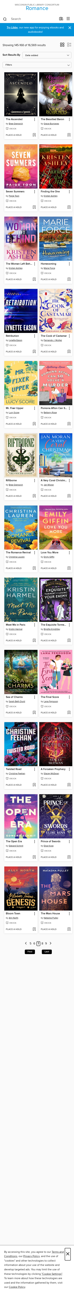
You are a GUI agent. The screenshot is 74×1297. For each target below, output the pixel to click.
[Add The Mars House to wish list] (69, 929)
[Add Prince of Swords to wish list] (69, 857)
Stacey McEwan (51, 773)
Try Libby (12, 27)
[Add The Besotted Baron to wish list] (69, 135)
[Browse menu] (68, 19)
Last (47, 951)
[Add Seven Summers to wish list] (34, 207)
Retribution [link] (12, 336)
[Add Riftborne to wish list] (34, 496)
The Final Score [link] (50, 697)
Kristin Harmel (15, 629)
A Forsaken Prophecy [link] (53, 769)
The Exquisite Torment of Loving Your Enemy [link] (54, 624)
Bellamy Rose (50, 412)
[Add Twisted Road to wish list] (34, 785)
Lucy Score (14, 412)
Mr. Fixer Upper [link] (14, 408)
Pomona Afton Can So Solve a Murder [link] (54, 408)
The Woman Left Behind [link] (19, 263)
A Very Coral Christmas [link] (54, 480)
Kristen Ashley (50, 196)
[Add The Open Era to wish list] (34, 857)
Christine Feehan (17, 773)
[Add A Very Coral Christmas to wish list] (69, 496)
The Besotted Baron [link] (52, 119)
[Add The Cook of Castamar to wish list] (69, 352)
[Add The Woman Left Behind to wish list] (34, 279)
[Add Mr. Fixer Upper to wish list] (34, 424)
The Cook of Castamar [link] (54, 336)
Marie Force (49, 268)
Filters (9, 64)
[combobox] (30, 19)
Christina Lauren (17, 557)
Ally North (13, 918)
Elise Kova (49, 845)
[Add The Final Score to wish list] (69, 713)
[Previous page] (26, 944)
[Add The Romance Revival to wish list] (34, 568)
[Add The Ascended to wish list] (34, 135)
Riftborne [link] (11, 480)
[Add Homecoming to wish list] (69, 279)
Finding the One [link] (50, 191)
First (30, 951)
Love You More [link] (49, 552)
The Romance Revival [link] (18, 552)
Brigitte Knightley (52, 629)
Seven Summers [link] (15, 191)
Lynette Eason (15, 340)
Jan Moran (49, 484)
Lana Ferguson (51, 701)
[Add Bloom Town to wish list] (34, 929)
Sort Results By (11, 55)
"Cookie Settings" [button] (51, 1274)
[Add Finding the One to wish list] (69, 207)
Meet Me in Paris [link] (15, 624)
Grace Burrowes (51, 123)
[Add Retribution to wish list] (34, 352)
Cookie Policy (17, 1287)
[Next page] (50, 944)
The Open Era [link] (14, 841)
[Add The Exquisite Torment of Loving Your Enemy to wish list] (69, 641)
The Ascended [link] (14, 119)
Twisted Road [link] (14, 769)
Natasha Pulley (51, 918)
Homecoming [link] (48, 263)
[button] (62, 45)
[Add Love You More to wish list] (69, 568)
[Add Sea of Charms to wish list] (34, 713)
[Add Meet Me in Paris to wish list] (34, 641)
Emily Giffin (49, 557)
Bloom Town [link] (13, 913)
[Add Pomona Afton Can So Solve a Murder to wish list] (69, 424)
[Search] (5, 19)
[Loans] (61, 19)
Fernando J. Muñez (53, 340)
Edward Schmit (16, 845)
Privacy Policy (31, 1256)
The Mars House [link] (50, 913)
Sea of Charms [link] (14, 697)
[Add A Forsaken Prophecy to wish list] (69, 785)
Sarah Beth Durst (17, 701)
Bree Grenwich (16, 123)
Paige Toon (14, 196)
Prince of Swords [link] (50, 841)
